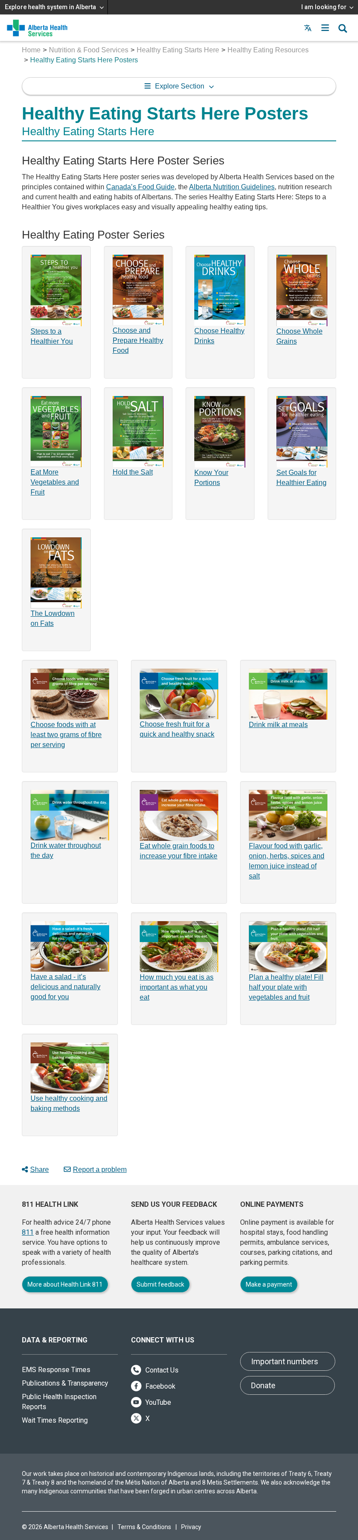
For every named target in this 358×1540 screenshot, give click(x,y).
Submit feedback (160, 1284)
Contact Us (161, 1370)
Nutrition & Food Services (88, 50)
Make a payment (269, 1284)
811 (28, 1232)
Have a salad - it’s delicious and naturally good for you (65, 986)
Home (31, 50)
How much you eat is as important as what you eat (176, 987)
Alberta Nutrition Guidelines (232, 187)
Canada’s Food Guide (140, 187)
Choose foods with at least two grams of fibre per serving (66, 734)
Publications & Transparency (65, 1383)
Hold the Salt (133, 472)
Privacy (191, 1526)
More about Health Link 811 (65, 1284)
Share (39, 1169)
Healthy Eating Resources (268, 50)
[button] (325, 28)
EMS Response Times (56, 1370)
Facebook (160, 1386)
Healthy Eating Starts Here (178, 50)
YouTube (157, 1402)
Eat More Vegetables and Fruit (55, 482)
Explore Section (179, 86)
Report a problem (100, 1169)
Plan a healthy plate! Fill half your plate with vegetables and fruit (286, 987)
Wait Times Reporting (55, 1420)
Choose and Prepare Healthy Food (138, 340)
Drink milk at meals (278, 724)
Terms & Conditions (144, 1526)
